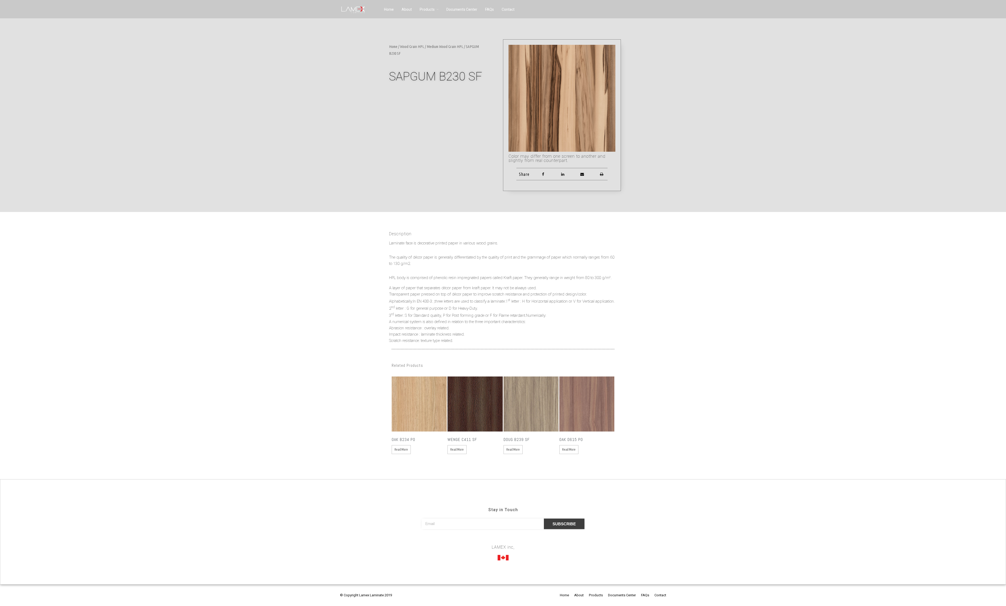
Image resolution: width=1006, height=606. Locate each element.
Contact (508, 9)
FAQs (489, 9)
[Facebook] (493, 540)
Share (524, 174)
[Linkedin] (513, 540)
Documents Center (461, 9)
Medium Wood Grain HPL (445, 46)
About (407, 9)
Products (427, 9)
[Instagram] (503, 540)
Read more (401, 449)
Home (389, 9)
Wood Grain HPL (412, 46)
